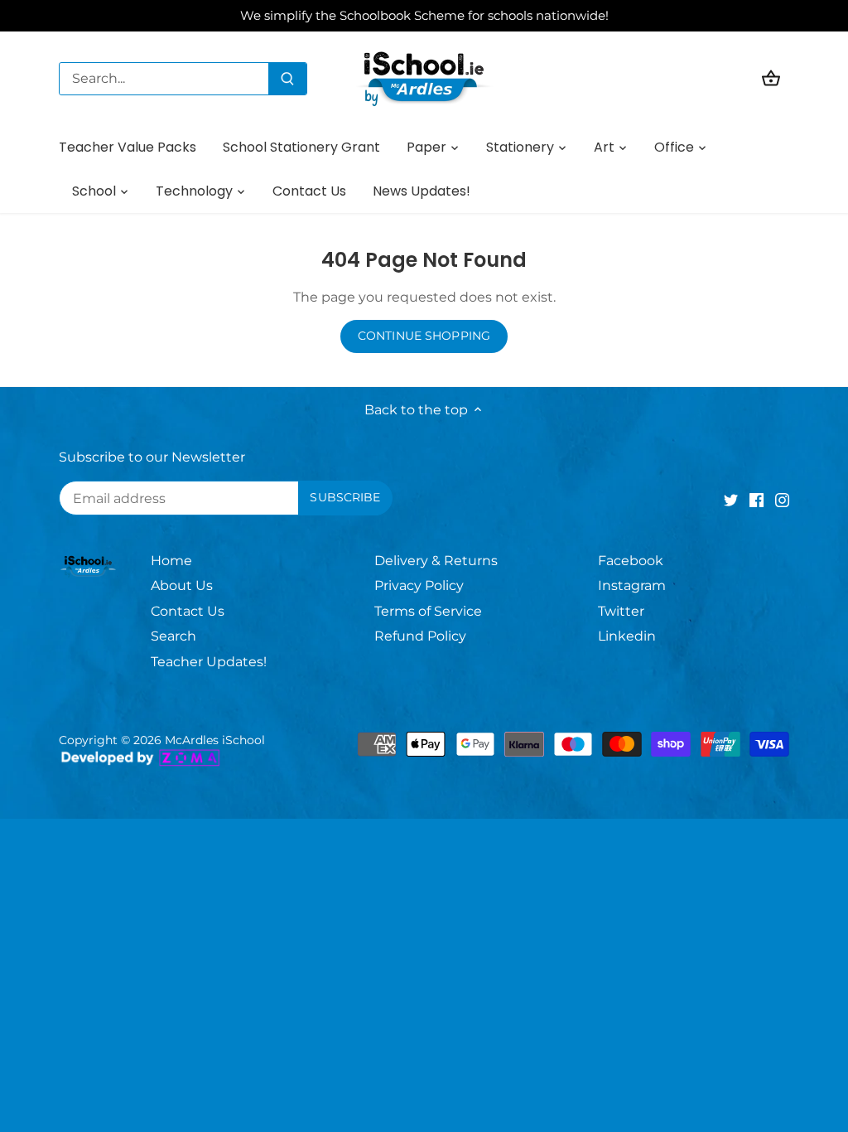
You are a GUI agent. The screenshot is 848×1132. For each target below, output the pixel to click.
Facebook (630, 560)
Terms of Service (428, 611)
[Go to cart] (771, 78)
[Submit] (287, 78)
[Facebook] (756, 500)
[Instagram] (782, 500)
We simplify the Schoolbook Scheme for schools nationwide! (424, 15)
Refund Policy (420, 636)
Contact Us (187, 611)
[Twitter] (731, 500)
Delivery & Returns (436, 560)
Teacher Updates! (209, 662)
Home (171, 560)
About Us (182, 585)
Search (173, 636)
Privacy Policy (419, 585)
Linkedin (627, 636)
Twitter (621, 611)
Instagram (632, 585)
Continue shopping (424, 335)
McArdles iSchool (215, 740)
